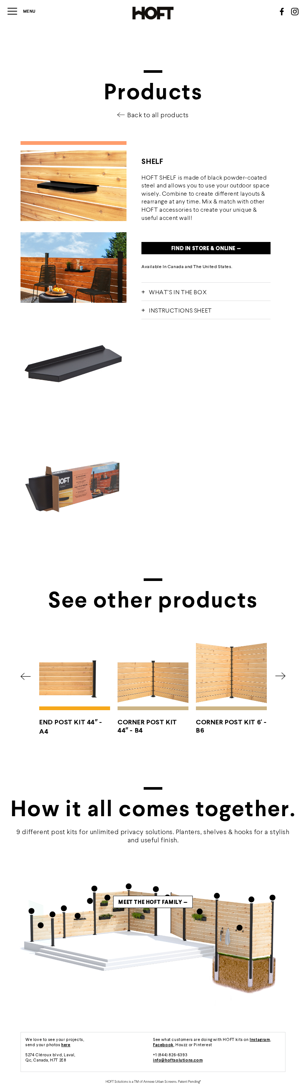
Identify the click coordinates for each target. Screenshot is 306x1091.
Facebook (163, 1044)
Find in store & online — (206, 248)
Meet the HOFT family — (152, 902)
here (65, 1044)
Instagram (260, 1039)
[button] (26, 676)
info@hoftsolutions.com (178, 1059)
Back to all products (158, 115)
